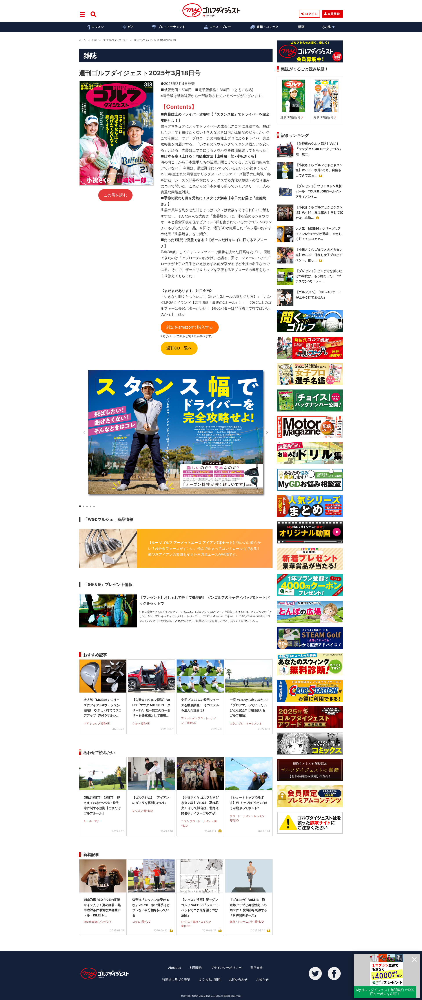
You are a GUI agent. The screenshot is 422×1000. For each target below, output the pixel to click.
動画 (301, 27)
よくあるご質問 (209, 979)
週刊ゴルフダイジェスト (115, 40)
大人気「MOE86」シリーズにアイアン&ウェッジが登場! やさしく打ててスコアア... (319, 234)
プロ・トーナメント (171, 27)
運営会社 (256, 967)
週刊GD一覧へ (179, 348)
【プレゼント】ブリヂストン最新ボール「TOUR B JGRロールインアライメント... (319, 191)
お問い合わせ (238, 979)
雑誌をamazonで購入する (189, 327)
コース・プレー (220, 27)
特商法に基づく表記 (176, 979)
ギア (130, 27)
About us (174, 967)
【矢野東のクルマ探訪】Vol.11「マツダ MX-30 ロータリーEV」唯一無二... (319, 149)
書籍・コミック (267, 27)
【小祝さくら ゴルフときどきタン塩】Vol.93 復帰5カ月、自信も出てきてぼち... (319, 170)
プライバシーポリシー (226, 967)
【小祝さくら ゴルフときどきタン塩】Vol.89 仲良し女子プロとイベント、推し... (319, 255)
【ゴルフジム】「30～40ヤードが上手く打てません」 (318, 294)
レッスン (97, 27)
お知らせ (262, 979)
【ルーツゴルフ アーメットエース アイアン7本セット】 (192, 542)
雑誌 (94, 40)
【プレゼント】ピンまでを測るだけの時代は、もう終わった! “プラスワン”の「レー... (319, 276)
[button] (267, 432)
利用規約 (196, 967)
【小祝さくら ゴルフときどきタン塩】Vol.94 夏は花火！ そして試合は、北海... (319, 212)
